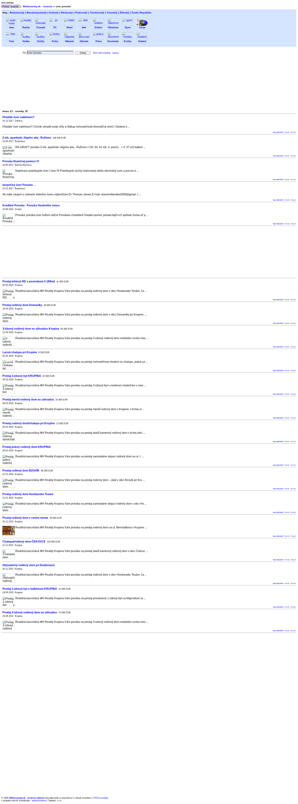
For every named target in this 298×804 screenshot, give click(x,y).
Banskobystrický (37, 12)
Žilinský (124, 12)
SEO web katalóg (101, 53)
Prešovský (81, 12)
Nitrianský (67, 12)
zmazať (293, 132)
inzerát (286, 132)
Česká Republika (141, 12)
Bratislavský (17, 12)
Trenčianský (97, 12)
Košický (53, 12)
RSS (96, 798)
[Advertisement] (32, 83)
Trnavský (112, 12)
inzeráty (104, 798)
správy (115, 53)
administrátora (39, 800)
